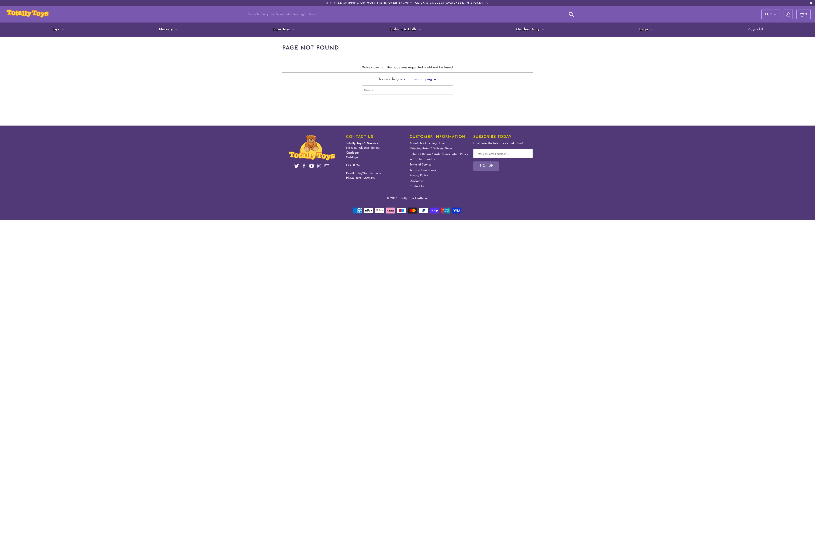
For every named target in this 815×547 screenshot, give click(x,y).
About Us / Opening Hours (427, 143)
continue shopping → (420, 79)
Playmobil (755, 29)
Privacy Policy (419, 175)
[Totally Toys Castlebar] (69, 14)
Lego (644, 29)
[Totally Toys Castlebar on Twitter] (297, 167)
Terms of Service (420, 164)
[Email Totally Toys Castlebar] (327, 167)
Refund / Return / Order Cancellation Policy (439, 154)
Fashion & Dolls (403, 29)
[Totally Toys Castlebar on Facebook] (304, 167)
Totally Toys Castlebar (413, 198)
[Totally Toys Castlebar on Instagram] (319, 167)
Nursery (166, 29)
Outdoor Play (528, 29)
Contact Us (417, 186)
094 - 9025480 (365, 178)
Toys (56, 29)
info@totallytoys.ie (368, 173)
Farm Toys (282, 29)
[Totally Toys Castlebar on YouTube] (312, 167)
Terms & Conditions (423, 170)
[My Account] (788, 14)
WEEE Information (422, 159)
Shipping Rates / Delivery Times (431, 148)
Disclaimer (417, 181)
